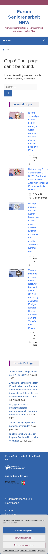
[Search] (8, 93)
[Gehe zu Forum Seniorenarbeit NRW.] (4, 50)
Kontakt (9, 510)
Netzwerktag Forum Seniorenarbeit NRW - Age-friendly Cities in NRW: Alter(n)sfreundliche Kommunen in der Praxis (38, 179)
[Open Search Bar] (44, 41)
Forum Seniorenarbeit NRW (24, 17)
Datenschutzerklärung (11, 551)
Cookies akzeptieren (24, 530)
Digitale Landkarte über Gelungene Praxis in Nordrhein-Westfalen (23, 437)
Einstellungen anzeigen (24, 545)
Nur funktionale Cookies (24, 538)
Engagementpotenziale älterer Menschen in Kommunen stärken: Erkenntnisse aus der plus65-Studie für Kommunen (33, 227)
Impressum (41, 551)
